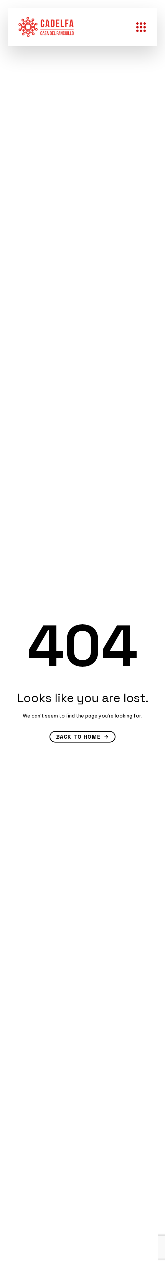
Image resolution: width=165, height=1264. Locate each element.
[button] (143, 27)
